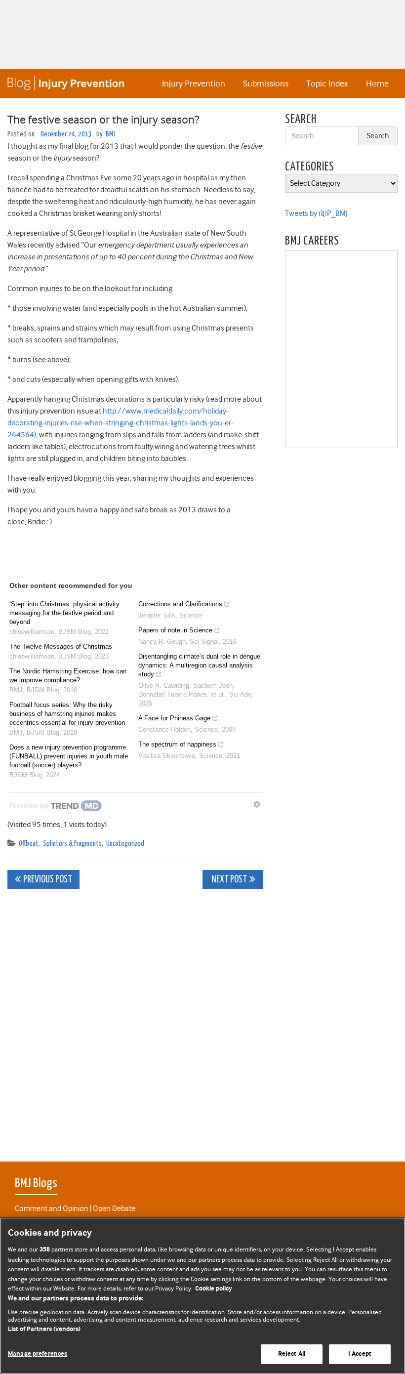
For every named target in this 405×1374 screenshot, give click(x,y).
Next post (228, 879)
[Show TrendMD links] (257, 804)
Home (377, 83)
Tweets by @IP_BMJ (316, 213)
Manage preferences (37, 1354)
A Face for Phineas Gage (174, 718)
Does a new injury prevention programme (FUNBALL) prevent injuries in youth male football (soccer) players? (68, 756)
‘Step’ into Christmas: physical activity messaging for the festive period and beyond (64, 612)
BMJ (111, 134)
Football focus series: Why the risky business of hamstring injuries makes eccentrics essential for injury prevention (67, 713)
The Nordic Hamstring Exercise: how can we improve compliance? (67, 675)
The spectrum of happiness (177, 744)
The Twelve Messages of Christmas (60, 646)
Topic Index (327, 83)
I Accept (359, 1354)
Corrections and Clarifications (180, 604)
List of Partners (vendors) (44, 1329)
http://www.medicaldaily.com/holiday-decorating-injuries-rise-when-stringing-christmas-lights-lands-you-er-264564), (120, 423)
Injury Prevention (193, 83)
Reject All (291, 1354)
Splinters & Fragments (72, 843)
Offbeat (29, 843)
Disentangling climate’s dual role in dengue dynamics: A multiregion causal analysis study (199, 665)
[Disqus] (135, 1019)
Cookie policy (213, 1288)
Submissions (265, 83)
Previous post (47, 879)
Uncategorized (125, 843)
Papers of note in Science (175, 630)
